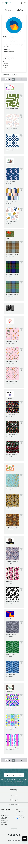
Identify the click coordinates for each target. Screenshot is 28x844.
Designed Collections (8, 58)
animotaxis (9, 618)
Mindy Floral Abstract (11, 221)
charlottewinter (10, 325)
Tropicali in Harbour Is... (12, 128)
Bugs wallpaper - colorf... (12, 341)
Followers (5, 65)
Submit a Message (15, 804)
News (4, 61)
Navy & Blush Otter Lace (12, 561)
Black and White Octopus (12, 601)
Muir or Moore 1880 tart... (12, 254)
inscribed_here (10, 691)
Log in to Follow (14, 41)
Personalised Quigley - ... (12, 414)
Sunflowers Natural (11, 508)
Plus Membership (4, 815)
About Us (3, 811)
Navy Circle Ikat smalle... (12, 148)
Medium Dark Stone (11, 634)
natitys (8, 165)
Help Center (15, 795)
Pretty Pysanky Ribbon (11, 728)
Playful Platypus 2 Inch (12, 488)
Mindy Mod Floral (10, 181)
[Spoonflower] (6, 3)
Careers (3, 813)
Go (13, 79)
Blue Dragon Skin (10, 674)
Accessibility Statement (20, 815)
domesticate (9, 91)
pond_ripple (9, 545)
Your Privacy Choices (20, 817)
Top (15, 829)
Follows (5, 67)
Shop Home (6, 56)
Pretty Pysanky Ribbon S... (12, 747)
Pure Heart (9, 581)
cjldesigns (9, 471)
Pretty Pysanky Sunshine (12, 708)
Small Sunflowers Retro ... (12, 528)
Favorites (5, 63)
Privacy (17, 813)
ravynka (8, 311)
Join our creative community (14, 775)
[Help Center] (11, 795)
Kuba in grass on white (12, 108)
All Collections (6, 59)
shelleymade (9, 398)
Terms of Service (19, 811)
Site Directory (4, 824)
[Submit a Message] (10, 805)
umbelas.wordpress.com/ (9, 51)
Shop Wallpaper (4, 820)
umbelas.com (7, 49)
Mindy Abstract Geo (11, 201)
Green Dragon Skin (10, 654)
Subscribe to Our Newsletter (4, 818)
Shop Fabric (3, 822)
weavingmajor (9, 238)
